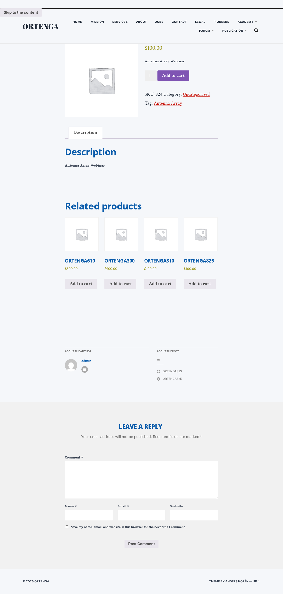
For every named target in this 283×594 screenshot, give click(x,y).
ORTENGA (41, 26)
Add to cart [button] (81, 284)
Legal (200, 21)
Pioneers (221, 21)
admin (86, 361)
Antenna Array (168, 103)
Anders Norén (237, 581)
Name (71, 506)
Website (176, 506)
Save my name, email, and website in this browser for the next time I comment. (128, 527)
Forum (204, 30)
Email (123, 506)
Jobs (159, 21)
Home (77, 21)
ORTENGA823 (172, 371)
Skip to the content (21, 12)
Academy (246, 21)
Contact (179, 21)
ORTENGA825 (172, 378)
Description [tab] (85, 132)
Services (120, 21)
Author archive (84, 369)
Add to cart (173, 76)
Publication (232, 30)
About (141, 21)
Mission (97, 21)
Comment (74, 457)
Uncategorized (196, 94)
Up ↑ (256, 581)
